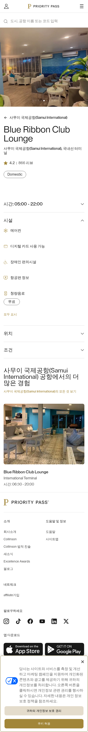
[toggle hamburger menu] (81, 6)
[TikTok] (18, 621)
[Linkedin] (54, 621)
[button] (33, 100)
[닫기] (83, 662)
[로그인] (6, 6)
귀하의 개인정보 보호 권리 (44, 710)
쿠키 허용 (44, 723)
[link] (23, 649)
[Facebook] (30, 621)
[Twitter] (66, 621)
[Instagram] (6, 621)
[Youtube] (42, 621)
